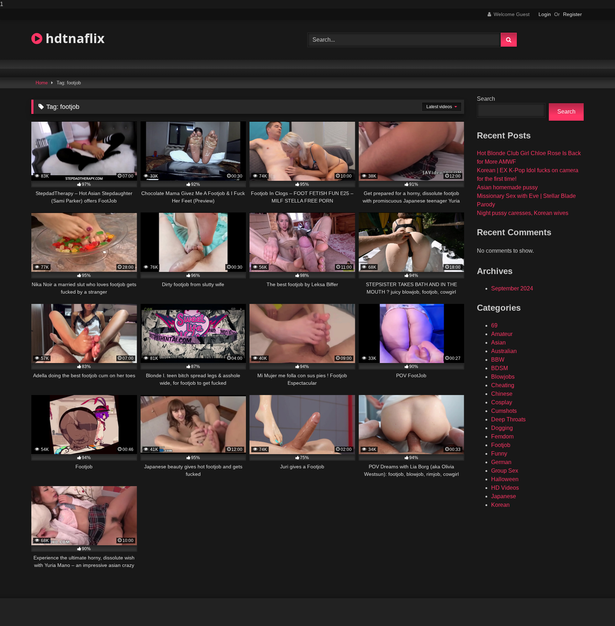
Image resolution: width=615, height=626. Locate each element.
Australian (504, 351)
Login (544, 14)
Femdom (502, 436)
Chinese (501, 394)
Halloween (505, 479)
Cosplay (501, 402)
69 (494, 325)
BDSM (499, 368)
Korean (500, 505)
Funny (499, 454)
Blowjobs (503, 377)
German (501, 462)
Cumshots (504, 411)
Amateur (501, 334)
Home (42, 82)
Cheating (502, 385)
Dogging (502, 428)
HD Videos (505, 488)
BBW (497, 360)
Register (572, 14)
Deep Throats (508, 419)
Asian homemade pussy (507, 187)
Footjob (500, 445)
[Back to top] (593, 606)
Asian (498, 343)
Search (486, 99)
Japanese (503, 496)
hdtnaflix (73, 38)
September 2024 (512, 288)
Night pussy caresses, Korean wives (522, 213)
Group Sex (504, 471)
